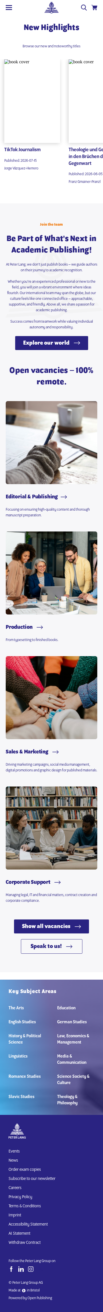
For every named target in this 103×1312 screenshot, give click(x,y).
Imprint (15, 1215)
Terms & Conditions (25, 1206)
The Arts (16, 1008)
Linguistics (18, 1056)
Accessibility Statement (28, 1224)
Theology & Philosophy (67, 1100)
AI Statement (20, 1233)
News (13, 1160)
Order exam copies (25, 1169)
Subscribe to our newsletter (32, 1178)
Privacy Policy (20, 1197)
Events (14, 1151)
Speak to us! (47, 946)
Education (66, 1008)
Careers (15, 1188)
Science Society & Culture (73, 1079)
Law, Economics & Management (73, 1039)
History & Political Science (25, 1039)
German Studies (72, 1022)
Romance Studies (25, 1076)
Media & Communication (71, 1059)
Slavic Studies (21, 1097)
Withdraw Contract (25, 1242)
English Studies (22, 1022)
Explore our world (47, 343)
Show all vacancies (47, 926)
